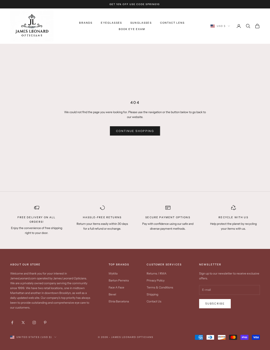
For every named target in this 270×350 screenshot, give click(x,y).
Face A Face (116, 287)
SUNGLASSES (141, 22)
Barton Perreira (119, 280)
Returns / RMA (156, 273)
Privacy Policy (156, 280)
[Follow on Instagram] (34, 322)
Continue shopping (135, 131)
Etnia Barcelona (119, 301)
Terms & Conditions (160, 287)
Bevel (112, 294)
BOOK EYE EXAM (132, 29)
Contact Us (154, 301)
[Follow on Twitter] (23, 322)
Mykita (113, 273)
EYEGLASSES (111, 22)
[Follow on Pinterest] (45, 322)
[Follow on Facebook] (12, 322)
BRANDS (85, 22)
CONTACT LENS (172, 22)
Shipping (152, 294)
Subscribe (215, 303)
